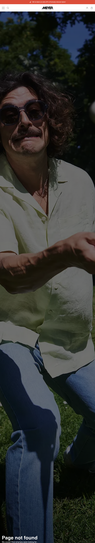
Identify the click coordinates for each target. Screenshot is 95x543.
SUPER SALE (48, 2)
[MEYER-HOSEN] (47, 8)
